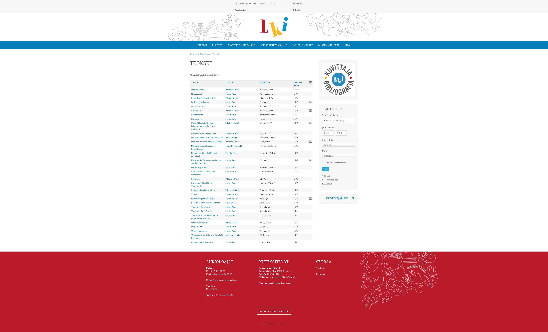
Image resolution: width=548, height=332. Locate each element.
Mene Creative (281, 323)
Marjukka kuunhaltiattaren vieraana (206, 141)
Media (262, 3)
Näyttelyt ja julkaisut (241, 45)
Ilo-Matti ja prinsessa (200, 102)
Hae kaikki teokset (330, 180)
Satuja (194, 194)
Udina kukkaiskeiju (199, 222)
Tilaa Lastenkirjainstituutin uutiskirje (275, 283)
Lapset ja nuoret (302, 45)
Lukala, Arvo (230, 94)
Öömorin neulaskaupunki (202, 242)
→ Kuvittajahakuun (338, 198)
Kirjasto (217, 45)
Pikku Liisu (196, 179)
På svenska (297, 3)
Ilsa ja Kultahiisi (198, 106)
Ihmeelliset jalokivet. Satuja (203, 98)
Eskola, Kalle (230, 106)
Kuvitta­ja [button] (229, 82)
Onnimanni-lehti (328, 45)
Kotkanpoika (197, 119)
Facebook (320, 268)
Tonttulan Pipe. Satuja (201, 207)
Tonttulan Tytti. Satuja (201, 211)
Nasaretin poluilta (199, 167)
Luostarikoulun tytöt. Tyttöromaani (207, 137)
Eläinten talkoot (198, 89)
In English (297, 10)
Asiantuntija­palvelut (273, 45)
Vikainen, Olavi (232, 89)
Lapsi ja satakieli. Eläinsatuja (203, 133)
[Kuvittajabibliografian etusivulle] (338, 95)
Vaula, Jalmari (231, 222)
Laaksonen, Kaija (232, 235)
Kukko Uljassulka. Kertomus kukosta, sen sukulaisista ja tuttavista (203, 126)
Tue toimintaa (240, 10)
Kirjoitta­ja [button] (265, 82)
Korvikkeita (196, 110)
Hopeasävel (196, 94)
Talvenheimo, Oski (233, 146)
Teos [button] (193, 82)
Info (347, 45)
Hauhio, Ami (230, 153)
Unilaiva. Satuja (198, 226)
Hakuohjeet (327, 183)
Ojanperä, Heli (231, 98)
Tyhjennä (326, 176)
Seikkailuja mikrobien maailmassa (205, 202)
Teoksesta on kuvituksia (336, 162)
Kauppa (272, 3)
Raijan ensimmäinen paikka (203, 190)
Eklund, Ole (230, 202)
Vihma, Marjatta (232, 137)
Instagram (320, 274)
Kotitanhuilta (197, 114)
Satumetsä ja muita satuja (202, 198)
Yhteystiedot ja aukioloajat (245, 3)
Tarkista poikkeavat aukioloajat (219, 295)
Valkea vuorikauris (199, 231)
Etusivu (202, 45)
